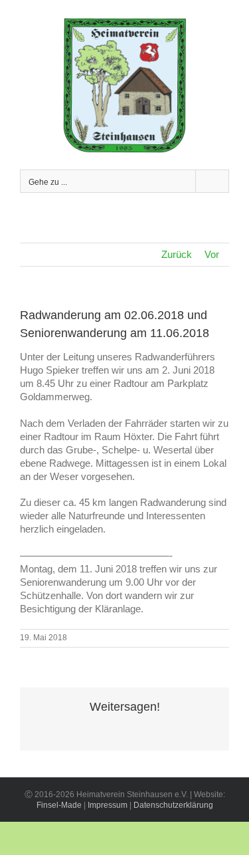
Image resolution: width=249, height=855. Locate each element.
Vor (212, 254)
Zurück (176, 254)
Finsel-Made (59, 805)
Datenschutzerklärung (173, 805)
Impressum (107, 805)
